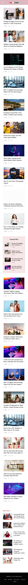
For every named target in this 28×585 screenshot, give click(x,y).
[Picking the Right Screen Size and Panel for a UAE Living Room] (14, 13)
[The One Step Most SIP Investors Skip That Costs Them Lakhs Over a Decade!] (14, 443)
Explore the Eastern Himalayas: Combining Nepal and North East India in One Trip (13, 205)
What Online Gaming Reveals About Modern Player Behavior (13, 159)
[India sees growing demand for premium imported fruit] (14, 466)
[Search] (26, 2)
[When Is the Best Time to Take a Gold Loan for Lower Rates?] (7, 534)
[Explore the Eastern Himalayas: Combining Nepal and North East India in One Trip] (14, 196)
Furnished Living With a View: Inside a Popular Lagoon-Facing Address (13, 114)
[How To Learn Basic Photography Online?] (14, 173)
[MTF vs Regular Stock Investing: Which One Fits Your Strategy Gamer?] (14, 374)
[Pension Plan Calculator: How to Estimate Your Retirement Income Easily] (7, 525)
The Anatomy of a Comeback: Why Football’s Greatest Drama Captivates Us (19, 543)
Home (5, 579)
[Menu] (2, 2)
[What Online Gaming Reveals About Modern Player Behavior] (14, 150)
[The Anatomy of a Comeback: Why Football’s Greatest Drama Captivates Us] (7, 543)
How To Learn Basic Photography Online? (13, 181)
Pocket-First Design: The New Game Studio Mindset (12, 136)
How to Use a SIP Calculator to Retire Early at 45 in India (13, 428)
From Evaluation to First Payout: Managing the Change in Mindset (13, 67)
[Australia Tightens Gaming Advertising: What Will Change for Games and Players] (14, 283)
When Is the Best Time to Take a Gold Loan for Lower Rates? (19, 533)
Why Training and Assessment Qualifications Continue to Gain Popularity (19, 552)
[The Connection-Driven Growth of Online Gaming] (8, 260)
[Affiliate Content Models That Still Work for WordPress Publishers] (14, 36)
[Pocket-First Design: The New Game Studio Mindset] (14, 127)
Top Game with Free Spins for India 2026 (17, 267)
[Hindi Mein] (14, 2)
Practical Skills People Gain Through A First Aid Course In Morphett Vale (19, 517)
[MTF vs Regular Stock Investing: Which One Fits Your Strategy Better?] (14, 82)
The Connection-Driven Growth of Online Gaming (17, 260)
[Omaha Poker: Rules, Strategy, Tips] (7, 560)
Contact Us (23, 579)
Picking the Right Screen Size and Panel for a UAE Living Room (14, 22)
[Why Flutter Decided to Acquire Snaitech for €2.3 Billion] (14, 488)
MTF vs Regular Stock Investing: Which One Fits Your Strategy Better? (13, 91)
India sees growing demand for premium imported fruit (13, 474)
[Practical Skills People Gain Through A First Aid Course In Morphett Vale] (7, 516)
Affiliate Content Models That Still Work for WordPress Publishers (14, 45)
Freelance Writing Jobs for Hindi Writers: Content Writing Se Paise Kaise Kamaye (14, 406)
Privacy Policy (16, 579)
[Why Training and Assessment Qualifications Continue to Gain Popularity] (7, 551)
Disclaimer (10, 579)
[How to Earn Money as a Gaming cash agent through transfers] (14, 219)
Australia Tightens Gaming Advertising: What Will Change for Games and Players (14, 292)
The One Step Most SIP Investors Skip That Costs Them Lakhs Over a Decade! (14, 452)
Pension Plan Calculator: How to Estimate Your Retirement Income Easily (19, 525)
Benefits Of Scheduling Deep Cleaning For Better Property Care (17, 245)
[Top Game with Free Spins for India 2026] (8, 267)
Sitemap (14, 581)
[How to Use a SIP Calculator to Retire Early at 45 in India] (14, 420)
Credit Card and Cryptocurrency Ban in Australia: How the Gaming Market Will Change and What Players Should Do (14, 362)
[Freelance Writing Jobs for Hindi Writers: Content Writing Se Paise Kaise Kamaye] (14, 397)
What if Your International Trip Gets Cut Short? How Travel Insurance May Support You (13, 315)
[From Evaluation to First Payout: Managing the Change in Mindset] (14, 59)
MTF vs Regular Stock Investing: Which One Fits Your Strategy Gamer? (13, 384)
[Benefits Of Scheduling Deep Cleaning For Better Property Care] (8, 244)
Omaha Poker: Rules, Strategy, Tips (19, 559)
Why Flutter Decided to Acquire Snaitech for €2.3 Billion (13, 497)
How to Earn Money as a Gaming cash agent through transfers (13, 227)
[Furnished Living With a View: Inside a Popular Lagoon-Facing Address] (14, 105)
